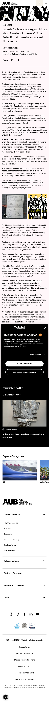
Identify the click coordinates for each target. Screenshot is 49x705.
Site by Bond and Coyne (24, 679)
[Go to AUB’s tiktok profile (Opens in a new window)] (18, 614)
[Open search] (39, 3)
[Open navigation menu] (46, 3)
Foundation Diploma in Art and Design (16, 96)
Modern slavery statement (24, 660)
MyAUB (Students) (11, 523)
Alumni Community (11, 539)
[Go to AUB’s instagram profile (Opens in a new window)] (11, 614)
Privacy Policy (24, 647)
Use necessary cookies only (24, 372)
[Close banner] (45, 328)
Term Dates (8, 528)
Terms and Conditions (24, 653)
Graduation (8, 534)
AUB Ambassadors (11, 550)
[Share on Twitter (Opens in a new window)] (12, 60)
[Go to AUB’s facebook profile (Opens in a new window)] (24, 614)
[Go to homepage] (24, 502)
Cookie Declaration (24, 666)
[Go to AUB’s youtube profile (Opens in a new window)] (37, 614)
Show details (35, 354)
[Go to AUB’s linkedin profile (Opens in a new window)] (31, 614)
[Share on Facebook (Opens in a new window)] (18, 60)
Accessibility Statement (24, 673)
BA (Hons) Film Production (32, 280)
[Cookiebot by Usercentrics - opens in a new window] (14, 327)
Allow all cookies (24, 364)
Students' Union (10, 545)
